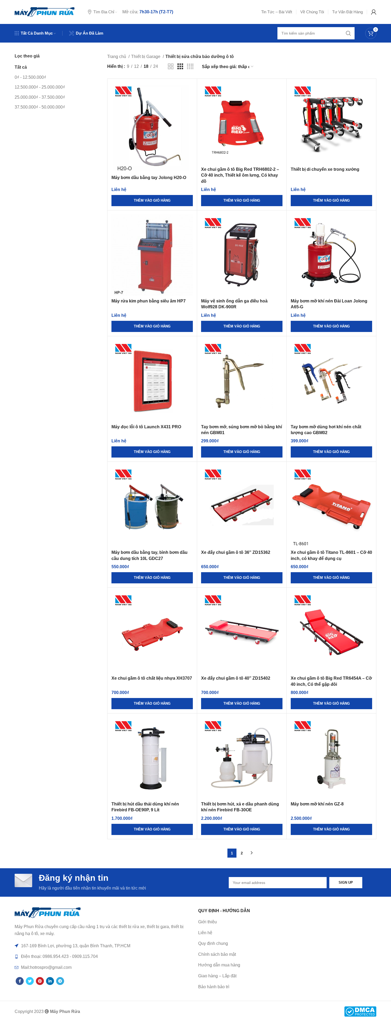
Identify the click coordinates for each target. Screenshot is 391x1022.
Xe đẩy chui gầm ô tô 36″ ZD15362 (235, 552)
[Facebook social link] (20, 981)
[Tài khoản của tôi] (373, 12)
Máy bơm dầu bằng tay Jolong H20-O (148, 177)
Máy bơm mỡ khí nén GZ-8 (317, 804)
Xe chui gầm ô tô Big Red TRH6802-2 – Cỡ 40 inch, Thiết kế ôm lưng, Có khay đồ (240, 175)
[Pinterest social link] (40, 981)
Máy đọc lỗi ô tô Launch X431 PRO (146, 427)
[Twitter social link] (30, 981)
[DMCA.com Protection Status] (360, 1011)
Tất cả (21, 67)
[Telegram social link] (60, 981)
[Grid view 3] (180, 66)
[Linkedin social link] (50, 981)
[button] (152, 200)
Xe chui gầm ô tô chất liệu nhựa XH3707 (151, 678)
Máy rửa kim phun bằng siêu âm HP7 (148, 301)
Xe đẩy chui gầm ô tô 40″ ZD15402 (235, 678)
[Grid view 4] (190, 66)
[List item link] (287, 932)
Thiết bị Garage (146, 56)
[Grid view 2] (171, 66)
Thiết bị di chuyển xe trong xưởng (325, 169)
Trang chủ (117, 56)
